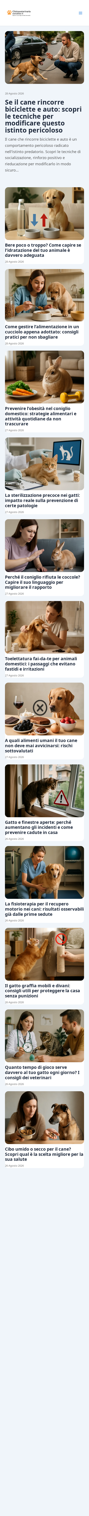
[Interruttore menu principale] (80, 13)
